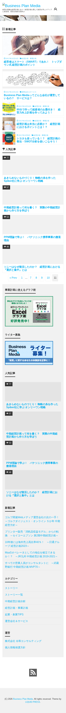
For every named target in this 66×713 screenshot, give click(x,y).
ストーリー (11, 588)
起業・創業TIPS (14, 614)
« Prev (13, 277)
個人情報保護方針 (15, 647)
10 (48, 277)
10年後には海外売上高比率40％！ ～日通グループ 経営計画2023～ (32, 544)
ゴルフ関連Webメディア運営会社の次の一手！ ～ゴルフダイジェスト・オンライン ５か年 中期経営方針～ (33, 521)
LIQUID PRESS (32, 702)
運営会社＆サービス (16, 621)
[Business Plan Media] (21, 5)
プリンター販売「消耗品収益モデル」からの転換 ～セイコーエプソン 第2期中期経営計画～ (32, 533)
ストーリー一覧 (14, 594)
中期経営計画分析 (15, 601)
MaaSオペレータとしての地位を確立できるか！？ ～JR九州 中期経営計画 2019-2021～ (31, 554)
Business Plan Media (23, 699)
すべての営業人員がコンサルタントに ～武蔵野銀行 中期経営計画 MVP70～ (32, 565)
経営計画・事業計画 (16, 608)
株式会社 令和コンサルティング (23, 641)
